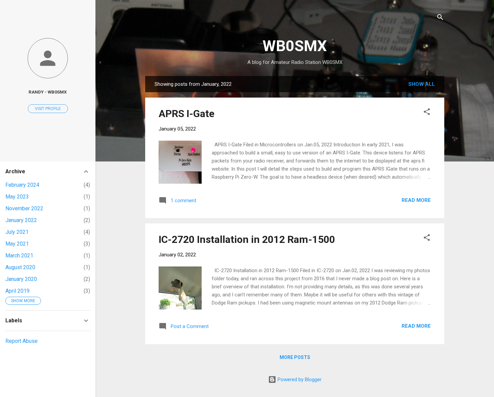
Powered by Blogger (299, 379)
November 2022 (24, 208)
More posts (295, 357)
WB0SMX (294, 46)
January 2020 (21, 279)
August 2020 (20, 267)
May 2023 (17, 196)
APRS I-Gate (186, 113)
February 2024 (22, 185)
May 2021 (17, 244)
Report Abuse (21, 341)
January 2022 (21, 220)
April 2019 (17, 291)
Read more (416, 200)
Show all (421, 84)
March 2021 (19, 255)
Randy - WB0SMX (48, 92)
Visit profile (48, 108)
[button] (427, 113)
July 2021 (17, 232)
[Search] (440, 18)
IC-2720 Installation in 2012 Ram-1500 (247, 239)
